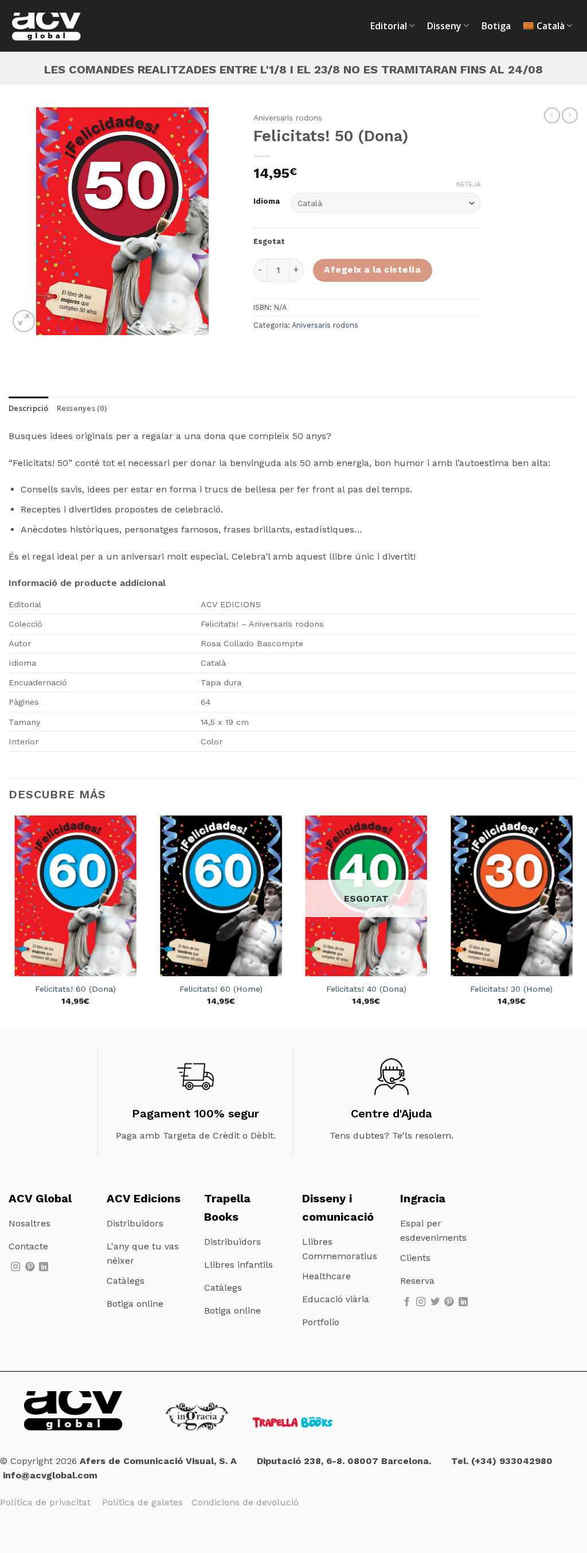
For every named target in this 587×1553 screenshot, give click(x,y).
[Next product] (552, 115)
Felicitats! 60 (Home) (221, 988)
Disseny (444, 26)
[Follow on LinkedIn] (43, 1267)
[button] (24, 321)
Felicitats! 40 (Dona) (366, 988)
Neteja (468, 184)
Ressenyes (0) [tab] (82, 408)
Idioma (266, 201)
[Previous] (9, 920)
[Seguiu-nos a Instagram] (15, 1267)
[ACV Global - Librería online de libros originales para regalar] (66, 26)
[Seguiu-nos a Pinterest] (29, 1267)
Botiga (496, 26)
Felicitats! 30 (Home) (511, 988)
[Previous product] (570, 115)
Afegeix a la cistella (372, 270)
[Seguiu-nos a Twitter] (435, 1302)
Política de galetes (146, 1502)
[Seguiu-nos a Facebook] (407, 1302)
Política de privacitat (46, 1502)
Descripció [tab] (29, 408)
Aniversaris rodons (287, 117)
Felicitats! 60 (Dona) (75, 988)
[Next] (577, 920)
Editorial (388, 26)
